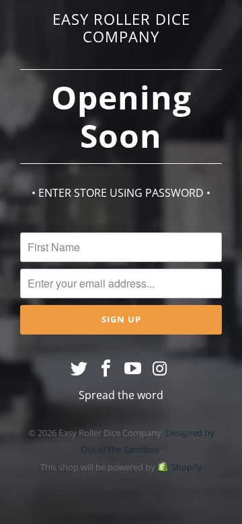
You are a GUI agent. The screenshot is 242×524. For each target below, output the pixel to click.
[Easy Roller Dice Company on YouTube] (133, 368)
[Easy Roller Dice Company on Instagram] (160, 368)
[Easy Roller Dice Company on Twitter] (80, 368)
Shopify (186, 467)
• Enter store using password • (121, 192)
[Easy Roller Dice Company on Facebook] (106, 368)
